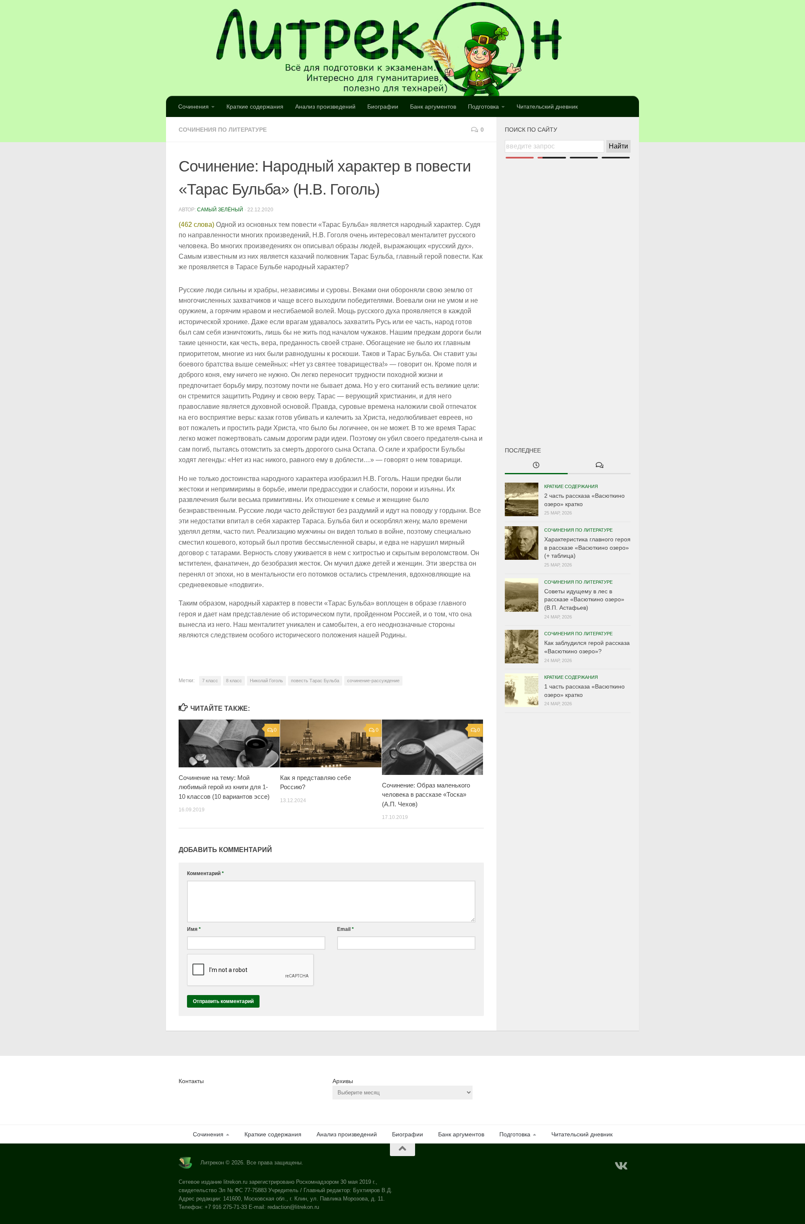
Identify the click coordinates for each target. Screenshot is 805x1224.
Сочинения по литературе (223, 129)
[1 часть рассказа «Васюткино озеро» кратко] (521, 690)
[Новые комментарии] (599, 465)
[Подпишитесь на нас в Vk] (620, 1166)
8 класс (234, 680)
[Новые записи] (536, 465)
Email (345, 929)
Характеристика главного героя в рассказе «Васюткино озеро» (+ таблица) (587, 547)
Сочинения (193, 106)
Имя (194, 929)
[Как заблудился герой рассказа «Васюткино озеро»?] (521, 646)
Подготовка (483, 106)
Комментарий (205, 873)
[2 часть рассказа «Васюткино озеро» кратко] (521, 499)
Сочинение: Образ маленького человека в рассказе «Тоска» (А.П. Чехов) (426, 795)
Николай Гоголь (266, 680)
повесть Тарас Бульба (315, 680)
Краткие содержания (254, 106)
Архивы (342, 1081)
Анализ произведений (325, 106)
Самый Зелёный (220, 210)
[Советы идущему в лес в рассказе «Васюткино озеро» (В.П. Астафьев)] (521, 595)
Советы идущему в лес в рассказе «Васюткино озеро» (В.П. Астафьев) (584, 599)
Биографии (382, 106)
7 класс (210, 680)
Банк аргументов (433, 106)
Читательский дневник (547, 106)
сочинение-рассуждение (373, 680)
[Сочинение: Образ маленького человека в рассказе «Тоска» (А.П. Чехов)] (432, 747)
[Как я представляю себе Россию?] (330, 743)
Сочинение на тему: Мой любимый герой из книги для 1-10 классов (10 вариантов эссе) (224, 787)
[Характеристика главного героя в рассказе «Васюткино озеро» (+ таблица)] (521, 543)
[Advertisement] (568, 288)
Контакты (191, 1081)
